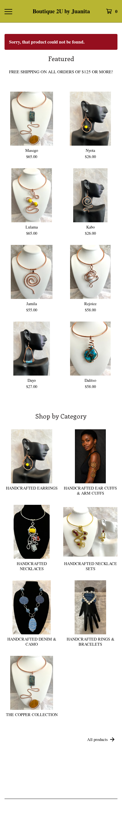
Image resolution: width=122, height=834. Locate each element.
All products (97, 739)
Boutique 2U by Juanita (61, 11)
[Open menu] (8, 11)
